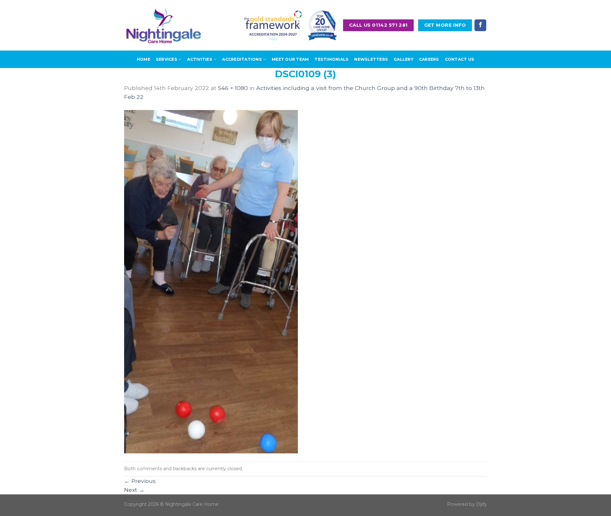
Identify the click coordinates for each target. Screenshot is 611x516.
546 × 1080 (233, 88)
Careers (429, 59)
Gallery (403, 59)
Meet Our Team (290, 59)
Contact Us (459, 59)
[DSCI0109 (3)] (211, 281)
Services (166, 59)
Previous (140, 481)
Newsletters (371, 59)
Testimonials (331, 59)
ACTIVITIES (199, 59)
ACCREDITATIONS (242, 59)
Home (143, 59)
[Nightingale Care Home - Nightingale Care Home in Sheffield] (163, 25)
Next (134, 489)
